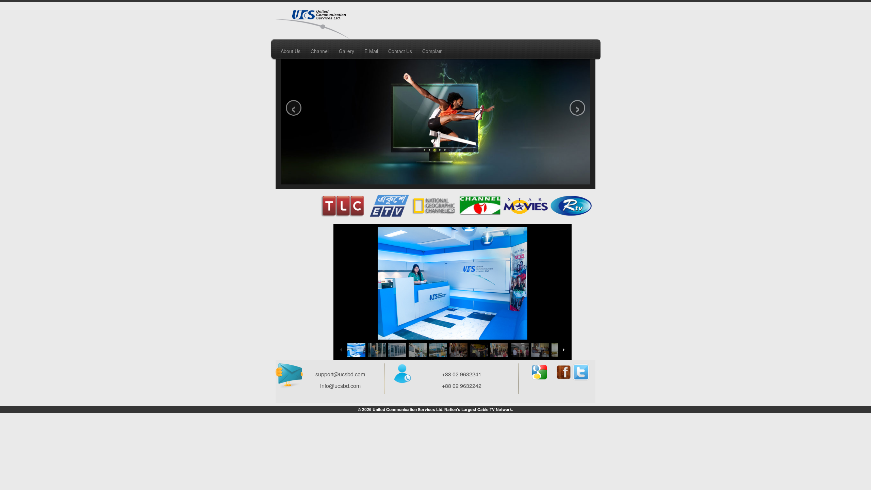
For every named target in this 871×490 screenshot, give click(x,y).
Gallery (346, 51)
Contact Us (400, 51)
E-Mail (371, 51)
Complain (432, 51)
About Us (290, 51)
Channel (320, 51)
